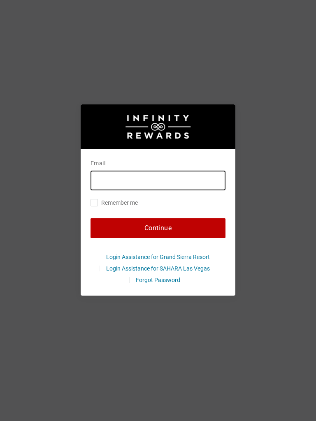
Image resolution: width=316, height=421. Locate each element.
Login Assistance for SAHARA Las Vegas (158, 268)
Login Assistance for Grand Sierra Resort (158, 257)
